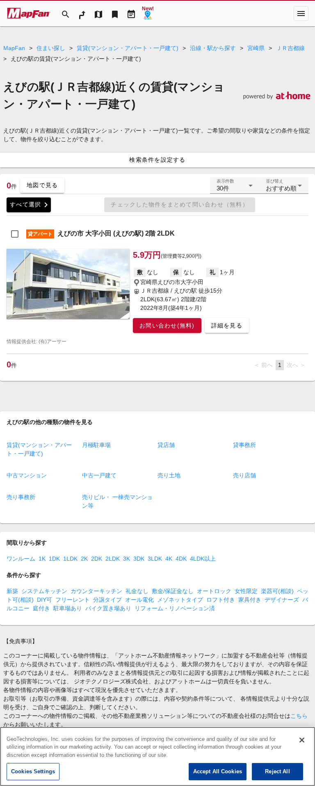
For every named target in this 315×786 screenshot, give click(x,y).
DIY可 (44, 599)
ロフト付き (220, 599)
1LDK (70, 558)
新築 (12, 591)
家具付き (249, 599)
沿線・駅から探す (213, 48)
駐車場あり (67, 608)
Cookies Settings (33, 771)
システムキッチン (44, 591)
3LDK (155, 558)
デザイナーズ (282, 599)
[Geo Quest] (147, 13)
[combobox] (235, 189)
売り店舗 (244, 475)
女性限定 (246, 591)
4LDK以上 (203, 558)
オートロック (214, 591)
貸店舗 (166, 445)
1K (42, 558)
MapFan (14, 48)
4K (168, 558)
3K (126, 558)
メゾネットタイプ (180, 599)
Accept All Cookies (217, 771)
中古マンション (27, 475)
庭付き (41, 608)
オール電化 (139, 599)
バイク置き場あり (108, 608)
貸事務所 (244, 445)
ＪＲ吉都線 (290, 48)
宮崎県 (256, 48)
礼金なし (137, 591)
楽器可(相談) (277, 591)
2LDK (112, 558)
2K (84, 558)
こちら (299, 716)
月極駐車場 (96, 445)
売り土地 (169, 475)
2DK (96, 558)
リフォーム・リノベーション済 (175, 608)
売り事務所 (21, 497)
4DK (181, 558)
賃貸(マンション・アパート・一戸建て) (127, 48)
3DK (138, 558)
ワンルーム (21, 558)
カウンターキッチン (96, 591)
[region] (157, 756)
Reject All (277, 771)
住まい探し (51, 48)
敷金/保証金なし (173, 591)
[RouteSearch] (82, 13)
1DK (54, 558)
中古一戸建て (99, 475)
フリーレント (72, 599)
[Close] (302, 740)
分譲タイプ (107, 599)
